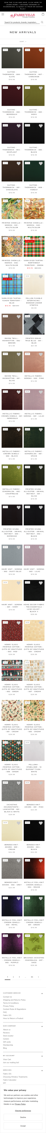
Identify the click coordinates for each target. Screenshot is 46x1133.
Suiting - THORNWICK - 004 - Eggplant (12, 150)
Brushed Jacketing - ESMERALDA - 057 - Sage (34, 960)
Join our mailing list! (11, 1062)
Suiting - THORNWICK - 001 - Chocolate (12, 187)
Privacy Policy (8, 1006)
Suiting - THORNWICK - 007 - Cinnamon (34, 74)
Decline (23, 1117)
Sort (22, 41)
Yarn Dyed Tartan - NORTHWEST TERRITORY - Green (34, 263)
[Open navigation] (3, 14)
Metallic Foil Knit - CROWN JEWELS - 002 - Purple (12, 960)
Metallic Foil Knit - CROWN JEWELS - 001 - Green (34, 922)
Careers (6, 1039)
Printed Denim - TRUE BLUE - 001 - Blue (34, 340)
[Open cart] (43, 14)
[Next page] (38, 977)
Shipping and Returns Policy (14, 1000)
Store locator (8, 1036)
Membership (8, 1045)
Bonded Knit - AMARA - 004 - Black (34, 847)
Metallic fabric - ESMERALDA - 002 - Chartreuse (12, 491)
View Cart (7, 1059)
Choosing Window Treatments (15, 1077)
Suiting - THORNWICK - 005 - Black (34, 150)
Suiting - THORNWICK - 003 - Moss (34, 112)
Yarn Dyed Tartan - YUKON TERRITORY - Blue (12, 300)
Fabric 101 (7, 1015)
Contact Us (7, 997)
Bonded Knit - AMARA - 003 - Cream (12, 847)
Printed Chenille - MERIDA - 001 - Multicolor (12, 225)
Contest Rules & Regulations (14, 1009)
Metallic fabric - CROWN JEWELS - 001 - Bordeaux (12, 416)
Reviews (6, 1032)
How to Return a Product (13, 1018)
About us (6, 1029)
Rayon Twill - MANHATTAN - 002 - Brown (11, 340)
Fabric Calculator (9, 1080)
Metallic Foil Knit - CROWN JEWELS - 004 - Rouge (34, 884)
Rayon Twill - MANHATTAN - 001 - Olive (12, 378)
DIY (4, 1083)
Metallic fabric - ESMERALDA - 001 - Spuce (34, 453)
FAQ (5, 1012)
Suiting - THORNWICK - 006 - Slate (12, 74)
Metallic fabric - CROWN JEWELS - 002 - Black (12, 453)
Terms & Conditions (11, 1003)
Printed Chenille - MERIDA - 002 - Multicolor (12, 263)
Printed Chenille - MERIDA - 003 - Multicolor (34, 225)
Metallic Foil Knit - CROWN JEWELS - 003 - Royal (12, 922)
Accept (23, 1126)
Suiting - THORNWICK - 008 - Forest (34, 187)
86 (32, 977)
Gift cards (7, 1042)
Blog (5, 1048)
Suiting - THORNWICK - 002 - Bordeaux (12, 112)
